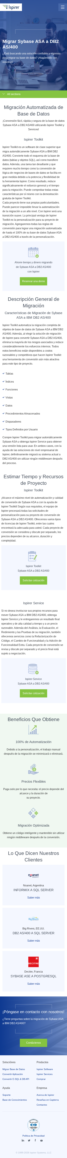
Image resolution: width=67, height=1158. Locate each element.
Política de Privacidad (33, 1135)
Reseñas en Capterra (48, 1100)
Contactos (42, 1104)
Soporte (6, 1095)
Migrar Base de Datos (13, 1069)
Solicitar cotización (33, 580)
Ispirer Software (45, 1069)
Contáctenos (33, 1042)
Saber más (33, 897)
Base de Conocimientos (14, 1100)
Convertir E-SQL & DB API (15, 1079)
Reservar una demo (33, 281)
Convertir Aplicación (12, 1074)
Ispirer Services (45, 1074)
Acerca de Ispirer (45, 1095)
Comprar (41, 1079)
